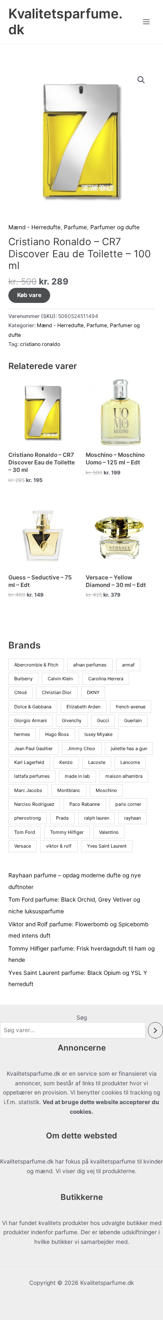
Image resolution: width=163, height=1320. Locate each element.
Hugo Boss (57, 734)
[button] (141, 79)
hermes (22, 734)
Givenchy (72, 720)
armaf (128, 665)
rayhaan (132, 818)
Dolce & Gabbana (32, 707)
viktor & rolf (58, 846)
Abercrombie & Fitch (36, 665)
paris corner (128, 804)
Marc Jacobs (28, 790)
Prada (62, 818)
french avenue (130, 707)
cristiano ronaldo (40, 344)
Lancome (130, 762)
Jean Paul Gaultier (33, 748)
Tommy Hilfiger (67, 832)
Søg (81, 1017)
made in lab (77, 776)
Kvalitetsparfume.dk (65, 21)
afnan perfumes (90, 665)
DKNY (93, 692)
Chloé (20, 692)
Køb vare (29, 295)
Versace (22, 846)
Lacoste (96, 762)
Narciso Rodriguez (34, 804)
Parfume (75, 227)
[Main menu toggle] (146, 21)
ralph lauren (96, 818)
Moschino (106, 790)
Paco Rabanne (84, 804)
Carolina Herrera (105, 679)
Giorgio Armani (30, 720)
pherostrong (27, 818)
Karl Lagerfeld (29, 762)
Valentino (109, 832)
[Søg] (155, 1030)
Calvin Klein (60, 679)
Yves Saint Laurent (107, 846)
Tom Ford (24, 832)
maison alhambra (124, 776)
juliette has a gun (129, 748)
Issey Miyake (98, 734)
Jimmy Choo (81, 748)
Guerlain (133, 720)
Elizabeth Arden (83, 707)
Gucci (103, 720)
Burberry (23, 679)
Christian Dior (56, 692)
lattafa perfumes (32, 776)
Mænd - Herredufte (34, 227)
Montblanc (68, 790)
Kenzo (66, 762)
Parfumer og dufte (115, 227)
